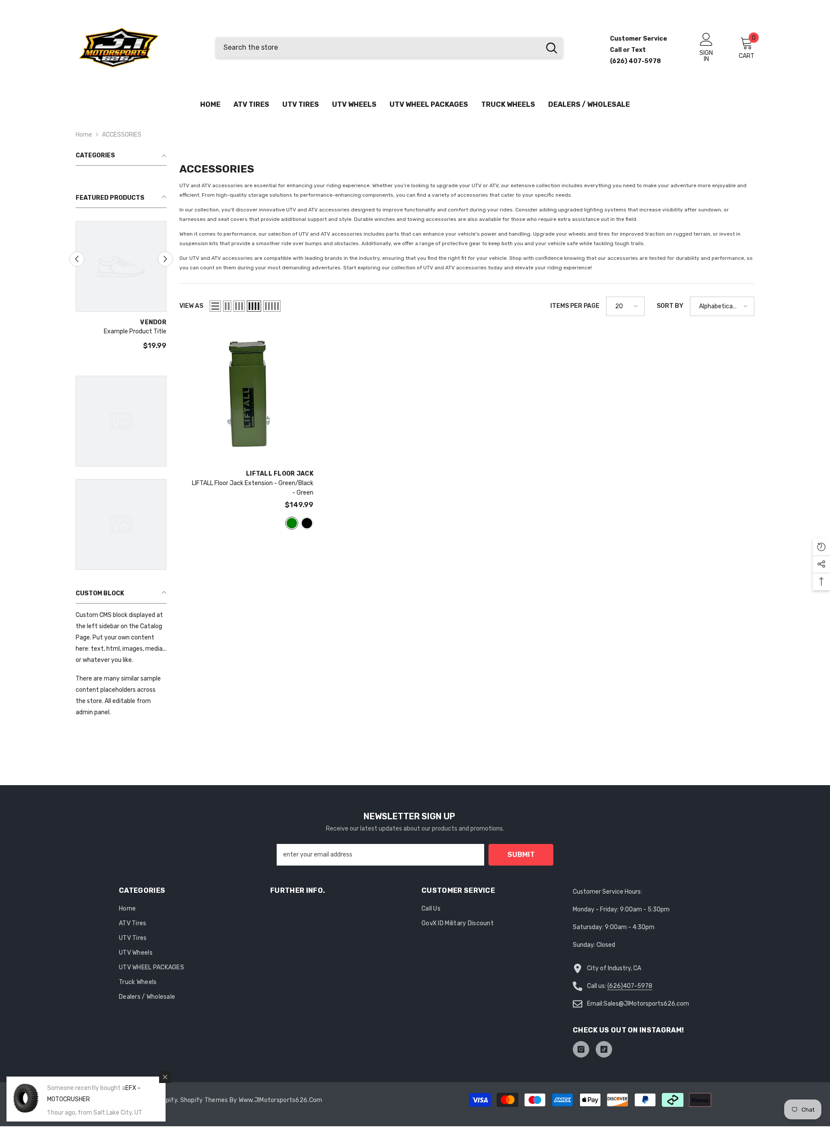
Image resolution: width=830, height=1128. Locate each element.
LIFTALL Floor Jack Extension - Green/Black (252, 487)
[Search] (389, 47)
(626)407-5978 (629, 986)
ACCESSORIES (121, 134)
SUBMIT (521, 854)
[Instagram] (581, 1049)
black (306, 523)
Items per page (575, 306)
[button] (76, 259)
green (291, 523)
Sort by (670, 306)
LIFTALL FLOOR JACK (279, 473)
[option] (121, 289)
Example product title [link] (135, 331)
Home (84, 134)
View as (191, 306)
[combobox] (378, 47)
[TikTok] (604, 1049)
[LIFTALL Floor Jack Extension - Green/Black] (246, 396)
